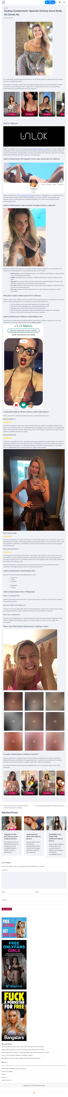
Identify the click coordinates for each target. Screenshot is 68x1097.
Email (37, 892)
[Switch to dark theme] (60, 2)
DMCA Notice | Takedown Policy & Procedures (14, 1068)
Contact (4, 1074)
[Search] (64, 2)
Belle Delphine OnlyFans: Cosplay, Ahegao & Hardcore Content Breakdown (21, 1058)
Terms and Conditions (7, 1071)
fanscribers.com (40, 1085)
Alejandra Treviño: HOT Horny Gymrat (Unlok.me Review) (10, 836)
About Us (4, 1077)
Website (4, 900)
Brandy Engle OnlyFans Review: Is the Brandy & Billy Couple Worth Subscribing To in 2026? (25, 1052)
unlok (6, 8)
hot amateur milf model (26, 195)
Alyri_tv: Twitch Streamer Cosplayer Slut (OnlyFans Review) (17, 1055)
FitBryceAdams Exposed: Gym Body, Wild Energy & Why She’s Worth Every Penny (23, 1049)
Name (3, 892)
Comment (5, 870)
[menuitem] (34, 1093)
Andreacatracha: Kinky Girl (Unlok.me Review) (34, 836)
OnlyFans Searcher (6, 1080)
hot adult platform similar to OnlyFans (38, 149)
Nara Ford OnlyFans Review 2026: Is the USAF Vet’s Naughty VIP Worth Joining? (23, 1046)
